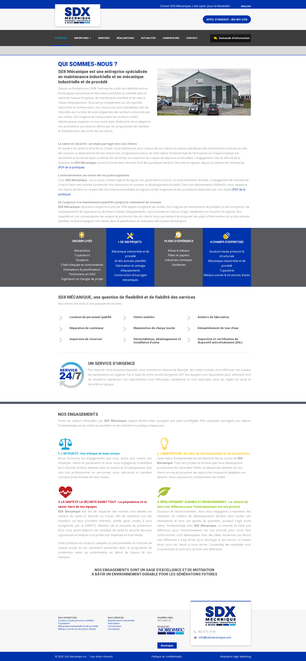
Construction (114, 626)
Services (104, 38)
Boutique (167, 645)
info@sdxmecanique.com (215, 637)
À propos (61, 38)
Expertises (81, 38)
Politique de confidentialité (166, 656)
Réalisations (125, 38)
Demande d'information (234, 38)
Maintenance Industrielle (121, 620)
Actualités (148, 38)
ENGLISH (246, 6)
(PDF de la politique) (71, 167)
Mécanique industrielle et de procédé (78, 626)
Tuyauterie (64, 623)
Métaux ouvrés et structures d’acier (77, 629)
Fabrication (114, 623)
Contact (192, 38)
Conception (114, 629)
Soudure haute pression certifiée (76, 620)
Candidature (171, 38)
